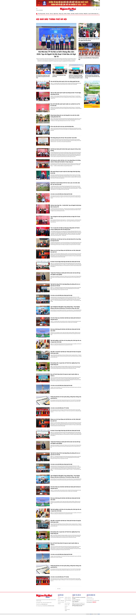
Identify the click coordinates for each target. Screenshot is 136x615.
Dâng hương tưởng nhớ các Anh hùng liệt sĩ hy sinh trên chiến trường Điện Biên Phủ (64, 115)
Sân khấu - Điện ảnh (75, 13)
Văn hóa (47, 13)
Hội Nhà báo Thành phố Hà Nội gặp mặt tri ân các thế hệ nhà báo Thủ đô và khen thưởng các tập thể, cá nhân (76, 76)
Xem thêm (58, 588)
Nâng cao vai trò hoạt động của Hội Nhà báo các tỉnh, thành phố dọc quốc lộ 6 (65, 251)
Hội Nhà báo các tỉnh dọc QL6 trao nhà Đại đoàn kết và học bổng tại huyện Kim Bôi (65, 239)
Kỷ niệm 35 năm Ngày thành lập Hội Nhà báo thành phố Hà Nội (65, 261)
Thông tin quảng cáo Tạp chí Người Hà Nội (93, 600)
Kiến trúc (66, 606)
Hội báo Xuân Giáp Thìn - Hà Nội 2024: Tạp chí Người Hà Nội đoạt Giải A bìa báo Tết (65, 206)
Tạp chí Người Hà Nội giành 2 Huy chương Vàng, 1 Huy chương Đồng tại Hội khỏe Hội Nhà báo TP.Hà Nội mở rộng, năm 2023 (65, 307)
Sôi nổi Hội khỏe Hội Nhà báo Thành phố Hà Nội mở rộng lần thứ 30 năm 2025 (43, 76)
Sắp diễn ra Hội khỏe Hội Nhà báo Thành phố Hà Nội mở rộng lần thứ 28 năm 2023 (65, 352)
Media (66, 607)
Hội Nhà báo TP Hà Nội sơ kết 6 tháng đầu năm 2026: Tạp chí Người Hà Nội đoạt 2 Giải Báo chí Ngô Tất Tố (56, 54)
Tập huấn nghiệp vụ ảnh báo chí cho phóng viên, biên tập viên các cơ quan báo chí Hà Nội (65, 341)
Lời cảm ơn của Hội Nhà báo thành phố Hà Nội (61, 194)
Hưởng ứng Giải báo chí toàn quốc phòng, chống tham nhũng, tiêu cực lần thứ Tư (65, 397)
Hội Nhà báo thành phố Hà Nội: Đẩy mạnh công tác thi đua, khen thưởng (65, 149)
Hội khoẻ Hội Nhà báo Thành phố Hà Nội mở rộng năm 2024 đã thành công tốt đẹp (92, 76)
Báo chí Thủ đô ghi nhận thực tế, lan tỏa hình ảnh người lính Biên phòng (89, 39)
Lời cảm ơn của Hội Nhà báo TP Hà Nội (59, 408)
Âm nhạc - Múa (67, 604)
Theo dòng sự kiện (41, 13)
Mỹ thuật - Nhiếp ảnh (83, 13)
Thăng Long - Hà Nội (62, 13)
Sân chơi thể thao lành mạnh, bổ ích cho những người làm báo (64, 81)
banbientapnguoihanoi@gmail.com (79, 603)
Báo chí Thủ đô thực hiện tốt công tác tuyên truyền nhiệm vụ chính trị (64, 374)
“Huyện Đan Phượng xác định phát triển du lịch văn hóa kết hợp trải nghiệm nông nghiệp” (65, 273)
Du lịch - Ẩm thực (67, 603)
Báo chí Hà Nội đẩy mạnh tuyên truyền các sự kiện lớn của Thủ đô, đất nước (65, 104)
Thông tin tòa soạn (89, 597)
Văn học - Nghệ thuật (54, 13)
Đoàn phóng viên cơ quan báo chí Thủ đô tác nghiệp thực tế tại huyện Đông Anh (65, 363)
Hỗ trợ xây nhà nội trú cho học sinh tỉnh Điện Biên (62, 126)
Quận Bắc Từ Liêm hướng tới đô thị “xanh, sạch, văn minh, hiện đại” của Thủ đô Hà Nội (65, 183)
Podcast (68, 13)
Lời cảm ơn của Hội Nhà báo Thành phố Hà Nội (89, 58)
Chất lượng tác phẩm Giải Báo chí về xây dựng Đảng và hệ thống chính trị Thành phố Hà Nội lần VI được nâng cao (65, 161)
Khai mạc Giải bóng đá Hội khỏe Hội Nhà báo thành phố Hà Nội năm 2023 (65, 329)
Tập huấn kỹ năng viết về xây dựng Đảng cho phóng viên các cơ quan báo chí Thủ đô (65, 284)
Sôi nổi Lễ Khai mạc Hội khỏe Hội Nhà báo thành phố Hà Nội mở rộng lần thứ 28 (65, 318)
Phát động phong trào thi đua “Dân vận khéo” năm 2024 (63, 137)
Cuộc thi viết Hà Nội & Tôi (93, 13)
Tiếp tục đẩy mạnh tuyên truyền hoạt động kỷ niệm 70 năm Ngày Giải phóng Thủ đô (65, 93)
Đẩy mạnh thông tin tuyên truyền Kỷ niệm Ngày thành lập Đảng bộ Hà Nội (65, 172)
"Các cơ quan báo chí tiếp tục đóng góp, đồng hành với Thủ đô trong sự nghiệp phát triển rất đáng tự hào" (65, 228)
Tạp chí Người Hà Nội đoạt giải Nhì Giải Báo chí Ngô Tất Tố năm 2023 (65, 217)
